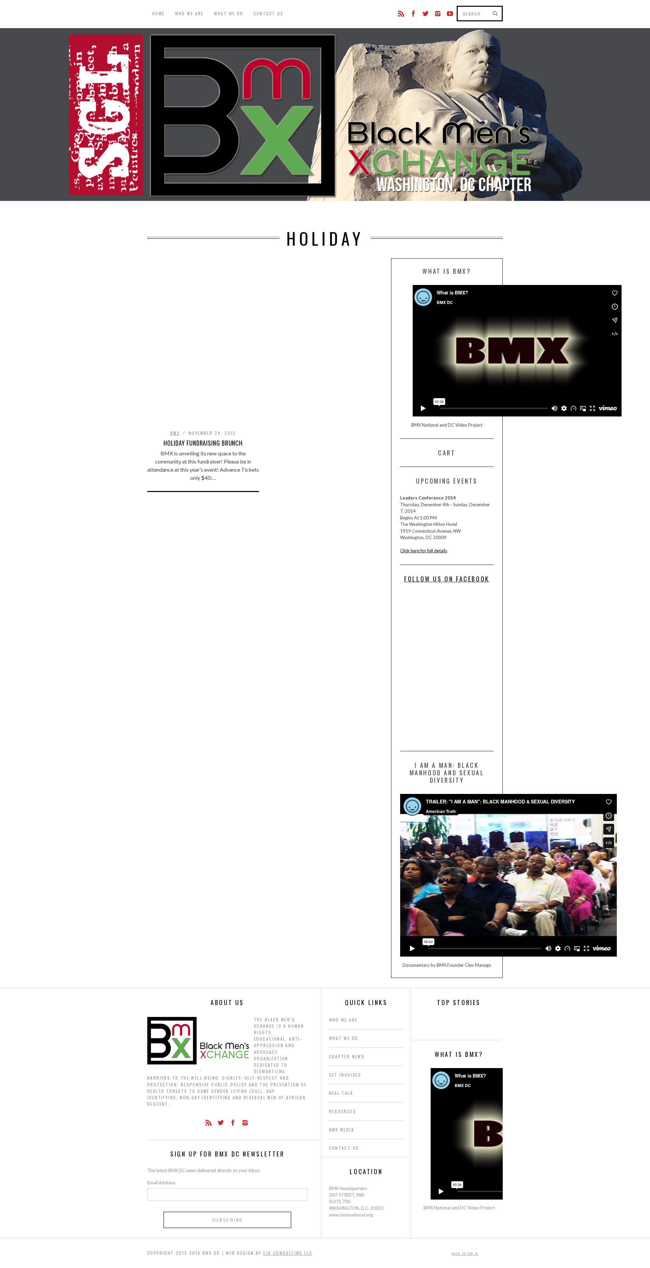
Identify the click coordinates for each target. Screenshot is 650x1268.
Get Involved (345, 1075)
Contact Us (269, 13)
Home (158, 13)
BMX (175, 433)
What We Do (228, 13)
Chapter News (347, 1056)
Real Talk (341, 1093)
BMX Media (341, 1129)
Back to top (463, 1253)
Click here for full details (423, 550)
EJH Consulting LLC (287, 1253)
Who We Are (189, 13)
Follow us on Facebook (447, 578)
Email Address (161, 1182)
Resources (342, 1111)
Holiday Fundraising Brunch (203, 442)
